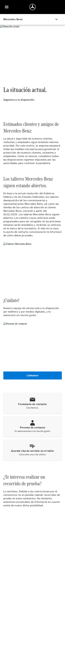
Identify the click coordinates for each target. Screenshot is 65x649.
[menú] (7, 7)
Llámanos (32, 375)
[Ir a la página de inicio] (32, 7)
